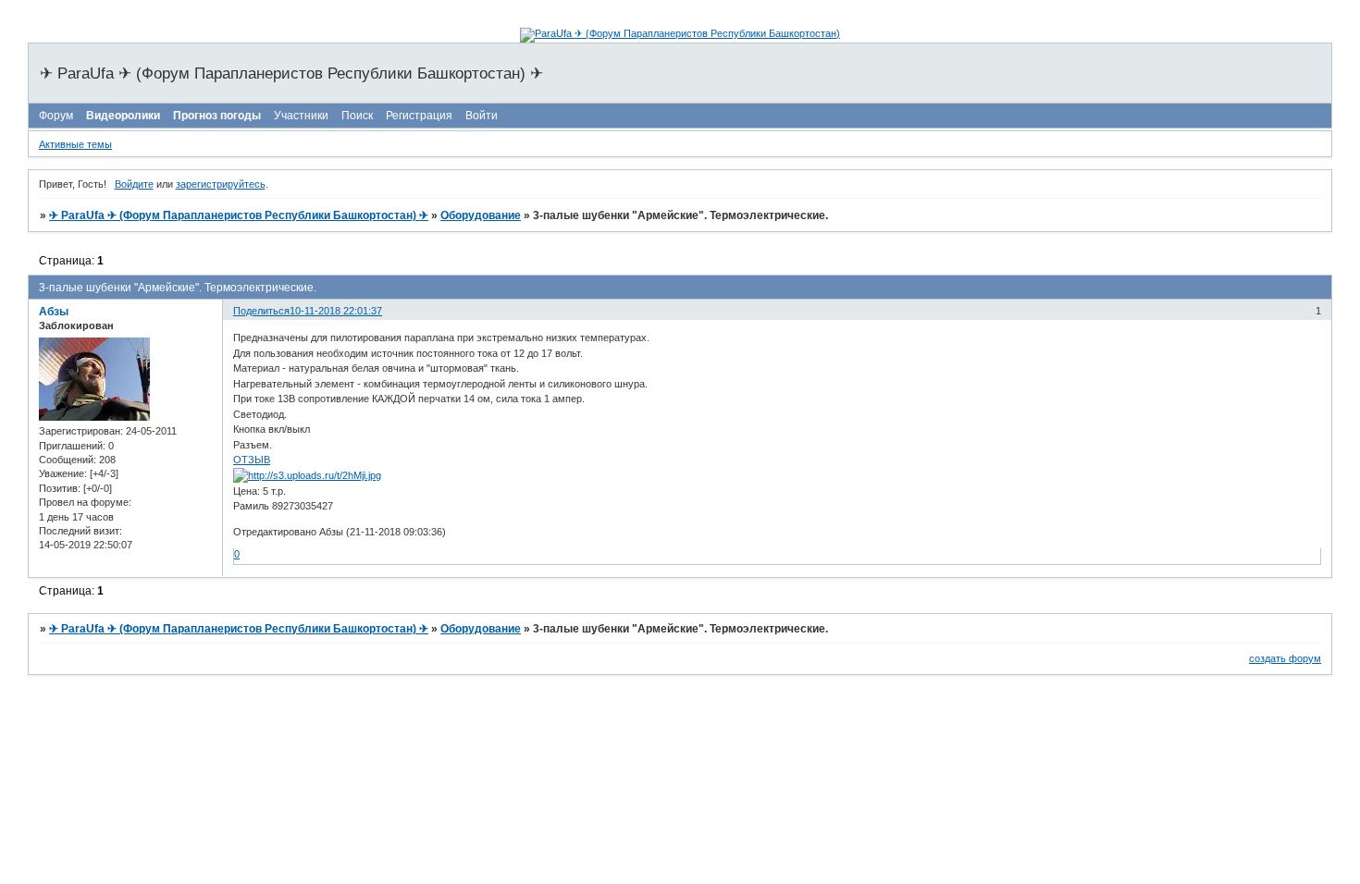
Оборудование (480, 215)
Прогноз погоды (217, 115)
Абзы (53, 311)
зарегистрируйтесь (221, 184)
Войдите (134, 184)
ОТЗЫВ (251, 459)
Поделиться (261, 310)
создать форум (1285, 658)
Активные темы (75, 144)
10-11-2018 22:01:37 (336, 310)
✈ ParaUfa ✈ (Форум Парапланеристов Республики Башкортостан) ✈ (238, 215)
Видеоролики (123, 115)
